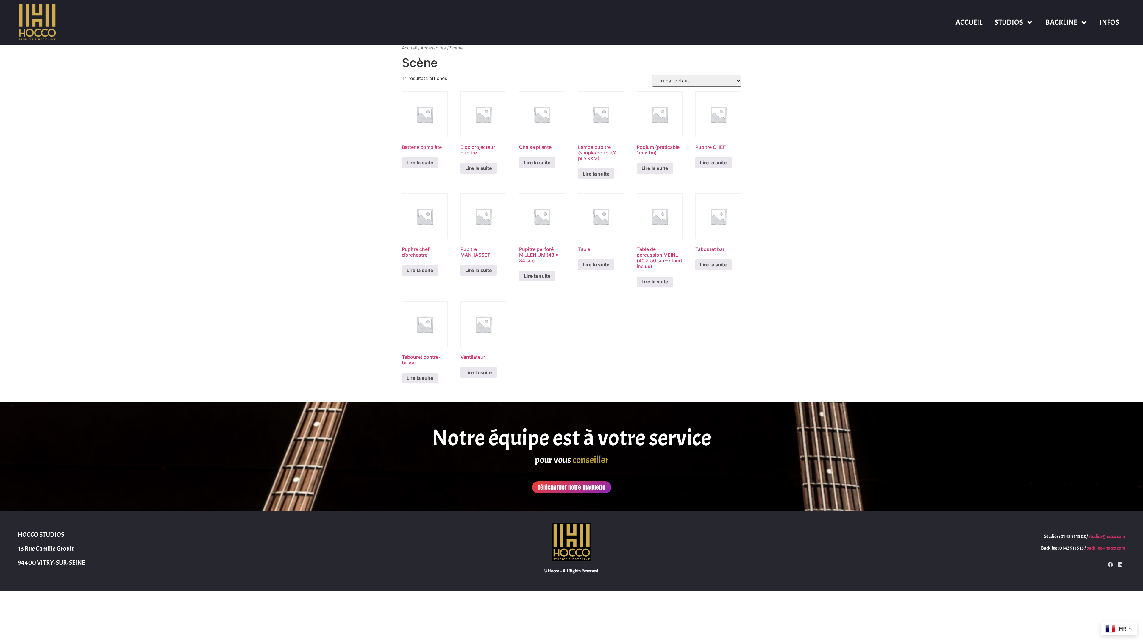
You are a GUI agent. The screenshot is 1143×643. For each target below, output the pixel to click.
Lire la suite (420, 163)
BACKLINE (1061, 22)
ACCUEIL (969, 22)
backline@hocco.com (1105, 548)
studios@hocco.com (1107, 536)
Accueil (409, 48)
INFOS (1109, 22)
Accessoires (433, 48)
